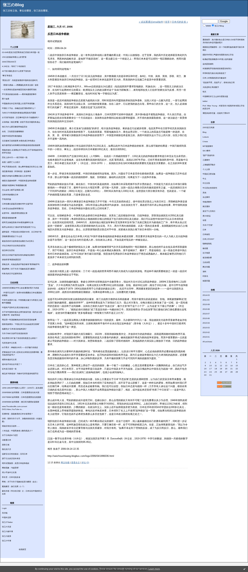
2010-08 (206, 309)
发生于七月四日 (209, 211)
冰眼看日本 (6, 440)
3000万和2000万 (9, 62)
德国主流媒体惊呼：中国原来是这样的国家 (19, 181)
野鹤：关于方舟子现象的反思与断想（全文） (20, 482)
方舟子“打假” (208, 225)
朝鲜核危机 (207, 244)
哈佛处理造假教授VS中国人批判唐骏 (217, 59)
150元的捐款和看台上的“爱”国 (14, 57)
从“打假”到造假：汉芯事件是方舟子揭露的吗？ (20, 118)
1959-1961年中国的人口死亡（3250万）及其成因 (22, 388)
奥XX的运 (207, 216)
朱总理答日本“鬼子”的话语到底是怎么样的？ (20, 338)
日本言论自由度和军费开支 (13, 209)
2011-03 (206, 300)
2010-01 (206, 337)
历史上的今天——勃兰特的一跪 (14, 157)
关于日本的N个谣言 (10, 435)
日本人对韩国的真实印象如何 (214, 78)
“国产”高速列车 (209, 155)
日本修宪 (206, 234)
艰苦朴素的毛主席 (9, 360)
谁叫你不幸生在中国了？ (12, 364)
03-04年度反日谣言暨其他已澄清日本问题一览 (21, 52)
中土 (204, 179)
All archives (207, 342)
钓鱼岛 (205, 276)
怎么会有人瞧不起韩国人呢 (13, 190)
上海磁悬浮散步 (209, 165)
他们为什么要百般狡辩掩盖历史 (14, 127)
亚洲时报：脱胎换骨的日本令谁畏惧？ (17, 414)
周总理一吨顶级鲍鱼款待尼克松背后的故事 (19, 320)
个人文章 (206, 169)
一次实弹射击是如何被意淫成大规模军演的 (19, 90)
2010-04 (206, 323)
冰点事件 (206, 197)
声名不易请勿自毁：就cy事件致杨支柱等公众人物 (22, 167)
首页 (167, 22)
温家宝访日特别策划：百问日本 (14, 454)
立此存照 (206, 262)
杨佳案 (205, 248)
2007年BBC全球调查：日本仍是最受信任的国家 (21, 397)
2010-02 (206, 332)
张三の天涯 (6, 527)
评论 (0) (85, 462)
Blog (204, 132)
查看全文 (75, 462)
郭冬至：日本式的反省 (11, 477)
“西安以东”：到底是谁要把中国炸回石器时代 (20, 80)
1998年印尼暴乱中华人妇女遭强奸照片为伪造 (20, 288)
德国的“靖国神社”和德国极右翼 (14, 185)
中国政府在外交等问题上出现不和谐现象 (18, 104)
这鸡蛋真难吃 (208, 64)
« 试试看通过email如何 (151, 22)
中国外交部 (6, 517)
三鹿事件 (206, 160)
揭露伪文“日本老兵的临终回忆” (14, 329)
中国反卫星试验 (209, 174)
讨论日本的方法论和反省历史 (14, 246)
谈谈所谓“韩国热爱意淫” (11, 260)
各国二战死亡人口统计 (11, 162)
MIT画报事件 (208, 146)
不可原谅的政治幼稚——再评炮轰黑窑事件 (19, 94)
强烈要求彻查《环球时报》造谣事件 (16, 171)
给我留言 (22, 549)
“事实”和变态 (7, 76)
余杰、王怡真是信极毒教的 (13, 131)
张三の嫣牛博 (7, 531)
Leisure (206, 137)
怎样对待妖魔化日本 (10, 195)
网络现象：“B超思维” (10, 468)
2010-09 (206, 304)
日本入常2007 (208, 239)
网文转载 (206, 267)
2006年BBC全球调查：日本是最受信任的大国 (20, 392)
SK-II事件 (206, 151)
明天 (204, 92)
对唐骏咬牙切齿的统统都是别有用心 (217, 69)
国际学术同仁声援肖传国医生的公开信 (218, 55)
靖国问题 (206, 281)
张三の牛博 (6, 541)
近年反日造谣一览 (9, 369)
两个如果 (5, 99)
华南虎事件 (207, 202)
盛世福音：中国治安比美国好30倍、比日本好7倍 (22, 232)
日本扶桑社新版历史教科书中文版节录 (17, 204)
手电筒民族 (6, 199)
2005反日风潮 (208, 127)
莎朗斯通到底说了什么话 (12, 236)
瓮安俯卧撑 (207, 258)
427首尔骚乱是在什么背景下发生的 (16, 71)
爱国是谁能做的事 (9, 218)
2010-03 (206, 328)
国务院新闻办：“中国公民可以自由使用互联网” (20, 324)
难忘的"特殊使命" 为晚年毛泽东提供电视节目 (20, 374)
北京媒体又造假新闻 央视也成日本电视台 (18, 141)
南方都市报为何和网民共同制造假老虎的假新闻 (21, 145)
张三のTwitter (7, 522)
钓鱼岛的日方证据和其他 (12, 274)
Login (4, 508)
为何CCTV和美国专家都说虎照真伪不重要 (19, 113)
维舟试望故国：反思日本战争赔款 (15, 463)
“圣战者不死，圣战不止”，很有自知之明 (219, 82)
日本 (204, 230)
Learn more (154, 569)
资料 (204, 272)
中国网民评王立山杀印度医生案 (215, 96)
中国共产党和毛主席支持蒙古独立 (15, 308)
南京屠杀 (206, 206)
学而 (204, 220)
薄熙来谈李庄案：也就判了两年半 (216, 113)
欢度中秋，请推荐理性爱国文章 (14, 213)
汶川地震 (206, 253)
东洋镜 (4, 513)
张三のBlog (13, 5)
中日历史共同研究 (210, 188)
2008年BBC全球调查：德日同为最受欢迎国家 (20, 402)
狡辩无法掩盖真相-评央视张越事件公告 (17, 222)
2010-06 (206, 318)
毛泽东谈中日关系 (9, 343)
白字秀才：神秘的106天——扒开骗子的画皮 (20, 347)
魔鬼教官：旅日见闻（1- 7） (13, 486)
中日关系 (206, 183)
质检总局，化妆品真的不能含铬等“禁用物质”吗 (20, 264)
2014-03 (206, 295)
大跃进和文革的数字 (211, 87)
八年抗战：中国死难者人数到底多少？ (17, 431)
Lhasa (205, 141)
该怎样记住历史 (8, 250)
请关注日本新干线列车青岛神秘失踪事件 (18, 255)
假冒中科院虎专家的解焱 (12, 136)
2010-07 (206, 314)
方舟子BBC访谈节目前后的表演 (15, 333)
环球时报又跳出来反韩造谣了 (214, 73)
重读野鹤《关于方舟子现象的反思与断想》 (19, 269)
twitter (205, 101)
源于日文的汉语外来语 (11, 458)
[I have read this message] (244, 568)
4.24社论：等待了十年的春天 (14, 66)
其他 (204, 193)
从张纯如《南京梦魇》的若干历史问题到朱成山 (21, 122)
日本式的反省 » (180, 22)
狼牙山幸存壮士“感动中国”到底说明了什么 (19, 227)
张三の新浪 (6, 536)
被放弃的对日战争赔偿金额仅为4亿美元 (18, 241)
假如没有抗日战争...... (11, 426)
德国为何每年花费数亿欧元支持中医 (16, 176)
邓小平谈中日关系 (9, 472)
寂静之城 (5, 445)
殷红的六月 (6, 449)
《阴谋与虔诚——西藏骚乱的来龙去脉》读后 (20, 85)
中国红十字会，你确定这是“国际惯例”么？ (19, 108)
